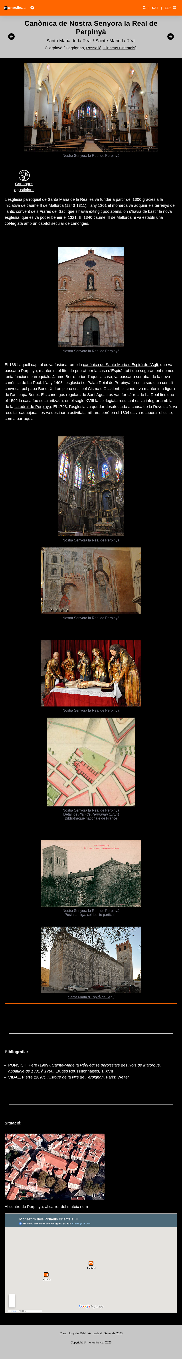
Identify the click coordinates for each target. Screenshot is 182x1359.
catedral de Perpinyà (32, 406)
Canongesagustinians (24, 187)
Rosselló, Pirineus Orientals (110, 48)
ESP (167, 8)
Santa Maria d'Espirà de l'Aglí (91, 997)
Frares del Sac (52, 211)
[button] (174, 8)
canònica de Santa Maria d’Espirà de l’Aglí (120, 364)
